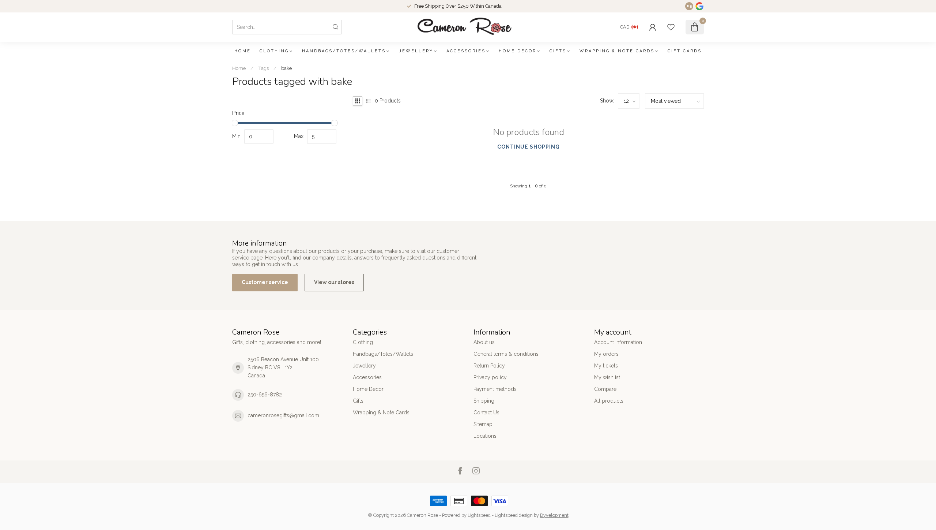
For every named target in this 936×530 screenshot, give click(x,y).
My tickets (606, 366)
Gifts (558, 51)
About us (484, 342)
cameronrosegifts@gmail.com (283, 415)
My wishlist (607, 377)
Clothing (274, 51)
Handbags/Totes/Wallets (344, 51)
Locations (485, 436)
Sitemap (482, 424)
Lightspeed (479, 515)
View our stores (334, 282)
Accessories (466, 51)
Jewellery (416, 51)
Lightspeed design (514, 515)
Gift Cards (685, 51)
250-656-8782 (265, 395)
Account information (618, 342)
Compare (605, 389)
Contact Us (486, 412)
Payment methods (495, 389)
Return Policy (489, 366)
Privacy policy (490, 377)
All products (608, 401)
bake (286, 68)
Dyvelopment (554, 515)
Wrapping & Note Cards (617, 51)
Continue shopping (528, 147)
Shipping (483, 401)
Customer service (265, 282)
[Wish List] (671, 27)
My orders (606, 354)
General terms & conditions (506, 354)
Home (242, 51)
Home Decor (517, 51)
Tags (263, 68)
